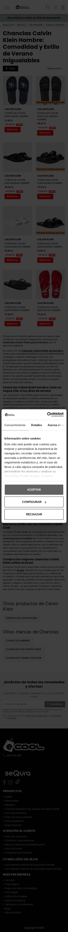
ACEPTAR (34, 489)
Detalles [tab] (36, 424)
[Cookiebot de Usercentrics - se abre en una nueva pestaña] (48, 414)
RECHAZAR (34, 514)
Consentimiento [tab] (15, 424)
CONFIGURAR (32, 501)
